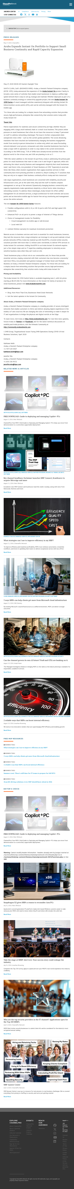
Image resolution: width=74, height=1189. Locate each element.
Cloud (6, 596)
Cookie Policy (65, 1153)
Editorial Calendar (15, 1133)
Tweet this (8, 122)
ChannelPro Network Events (30, 1126)
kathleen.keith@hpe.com (13, 352)
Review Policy (65, 1140)
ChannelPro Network (20, 543)
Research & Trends (52, 472)
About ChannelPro (15, 1126)
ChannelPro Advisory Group (14, 1140)
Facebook (29, 322)
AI (19, 11)
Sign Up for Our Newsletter (14, 1145)
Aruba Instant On (49, 91)
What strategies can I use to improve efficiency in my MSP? (29, 540)
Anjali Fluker (18, 663)
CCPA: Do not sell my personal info (65, 1165)
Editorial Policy (65, 1158)
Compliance (25, 11)
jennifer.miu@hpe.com (12, 364)
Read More (7, 428)
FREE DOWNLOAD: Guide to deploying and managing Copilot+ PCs (32, 416)
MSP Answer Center (34, 536)
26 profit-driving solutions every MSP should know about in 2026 (28, 782)
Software (24, 412)
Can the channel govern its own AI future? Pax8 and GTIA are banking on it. (36, 660)
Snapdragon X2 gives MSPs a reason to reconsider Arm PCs (28, 902)
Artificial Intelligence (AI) (12, 412)
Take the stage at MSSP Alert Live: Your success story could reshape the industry (34, 961)
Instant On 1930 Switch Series (22, 204)
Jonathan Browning (20, 723)
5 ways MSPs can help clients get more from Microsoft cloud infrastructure (35, 600)
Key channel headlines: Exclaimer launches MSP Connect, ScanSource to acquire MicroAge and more (34, 479)
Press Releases (11, 37)
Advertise (42, 1128)
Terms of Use (65, 1145)
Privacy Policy (65, 1149)
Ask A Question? (15, 1152)
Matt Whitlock (18, 419)
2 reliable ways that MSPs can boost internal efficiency (26, 720)
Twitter (19, 322)
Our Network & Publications (15, 1136)
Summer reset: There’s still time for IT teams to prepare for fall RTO (29, 773)
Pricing (43, 11)
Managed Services (27, 472)
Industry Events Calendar (29, 1132)
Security (61, 472)
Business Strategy (9, 536)
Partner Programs (39, 472)
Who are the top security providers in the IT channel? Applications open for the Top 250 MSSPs (36, 1020)
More (49, 11)
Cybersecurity (35, 11)
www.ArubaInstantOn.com (35, 284)
